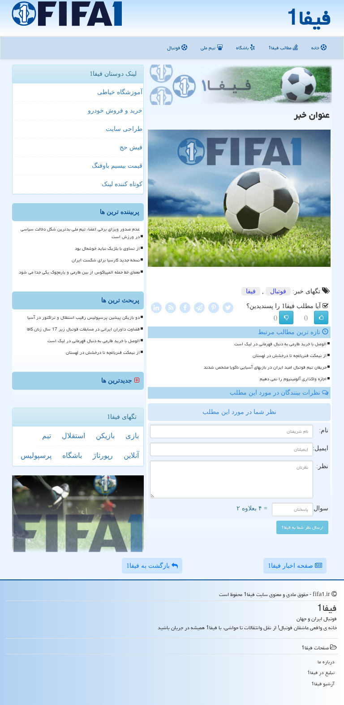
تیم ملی (209, 47)
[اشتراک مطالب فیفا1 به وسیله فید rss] (170, 307)
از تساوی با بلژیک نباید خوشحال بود (107, 248)
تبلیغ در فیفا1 (321, 672)
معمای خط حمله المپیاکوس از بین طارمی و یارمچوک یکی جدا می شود (79, 272)
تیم (46, 436)
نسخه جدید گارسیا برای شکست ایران (106, 260)
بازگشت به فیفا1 (149, 565)
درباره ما (326, 661)
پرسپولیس (36, 455)
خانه (316, 47)
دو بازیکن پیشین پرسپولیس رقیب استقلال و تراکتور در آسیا (83, 317)
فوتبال (174, 47)
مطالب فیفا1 (280, 47)
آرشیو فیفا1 (323, 683)
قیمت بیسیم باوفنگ (117, 165)
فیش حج (131, 147)
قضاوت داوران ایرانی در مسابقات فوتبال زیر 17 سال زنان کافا (83, 329)
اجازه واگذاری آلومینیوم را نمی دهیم (293, 378)
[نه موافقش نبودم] (286, 317)
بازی (132, 436)
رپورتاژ (103, 455)
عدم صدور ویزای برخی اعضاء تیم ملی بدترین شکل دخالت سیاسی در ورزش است (80, 233)
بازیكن (105, 436)
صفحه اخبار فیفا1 (291, 565)
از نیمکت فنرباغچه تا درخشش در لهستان (290, 355)
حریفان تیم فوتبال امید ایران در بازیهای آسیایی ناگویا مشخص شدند (265, 367)
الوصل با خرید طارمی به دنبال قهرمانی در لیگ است (280, 343)
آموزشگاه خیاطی (119, 92)
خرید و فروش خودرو (115, 110)
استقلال (73, 436)
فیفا (251, 291)
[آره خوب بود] (321, 317)
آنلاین (131, 455)
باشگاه (243, 47)
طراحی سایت (124, 129)
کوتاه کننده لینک (122, 184)
